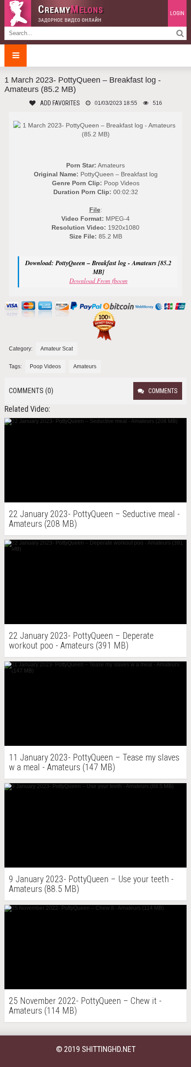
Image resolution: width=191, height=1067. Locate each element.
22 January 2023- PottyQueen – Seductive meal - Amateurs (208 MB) (94, 519)
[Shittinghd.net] (57, 13)
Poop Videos (45, 366)
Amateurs (84, 366)
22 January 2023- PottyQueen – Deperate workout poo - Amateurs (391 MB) (81, 640)
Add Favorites (60, 103)
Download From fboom (98, 280)
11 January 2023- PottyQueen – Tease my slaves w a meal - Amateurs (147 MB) (94, 762)
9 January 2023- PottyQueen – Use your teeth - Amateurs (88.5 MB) (91, 884)
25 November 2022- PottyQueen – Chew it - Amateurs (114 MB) (85, 1005)
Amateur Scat (56, 349)
